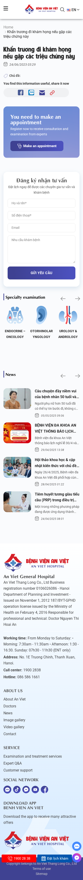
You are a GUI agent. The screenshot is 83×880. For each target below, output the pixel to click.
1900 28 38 (22, 858)
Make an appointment (39, 146)
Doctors (9, 706)
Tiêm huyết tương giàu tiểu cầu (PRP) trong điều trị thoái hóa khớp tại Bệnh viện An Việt (57, 497)
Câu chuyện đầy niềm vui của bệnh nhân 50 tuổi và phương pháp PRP (55, 394)
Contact (9, 734)
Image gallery (14, 720)
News (7, 713)
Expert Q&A (12, 763)
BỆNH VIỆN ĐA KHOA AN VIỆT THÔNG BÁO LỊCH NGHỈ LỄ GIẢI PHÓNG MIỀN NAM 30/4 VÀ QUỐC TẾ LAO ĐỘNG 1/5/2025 (56, 428)
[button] (63, 299)
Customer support (18, 770)
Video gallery (13, 727)
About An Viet (14, 699)
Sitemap (41, 874)
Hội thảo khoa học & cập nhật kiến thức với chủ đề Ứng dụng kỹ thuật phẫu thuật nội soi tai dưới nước (56, 463)
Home (8, 27)
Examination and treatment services (32, 756)
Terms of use (42, 869)
